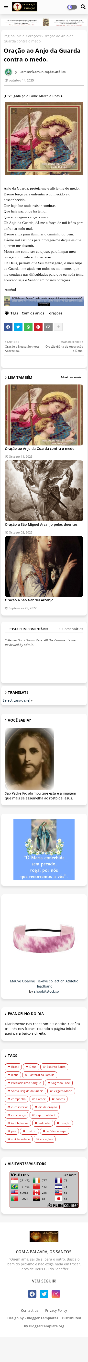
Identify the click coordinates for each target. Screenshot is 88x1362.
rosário (31, 1131)
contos (60, 1099)
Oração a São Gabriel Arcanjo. (30, 600)
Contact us (29, 1310)
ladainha (44, 1123)
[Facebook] (8, 327)
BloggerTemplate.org (46, 1326)
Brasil (15, 1067)
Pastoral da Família (42, 1075)
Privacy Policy (56, 1310)
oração (65, 1123)
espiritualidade (46, 1115)
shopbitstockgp (46, 991)
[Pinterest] (38, 327)
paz (13, 1131)
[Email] (48, 327)
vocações (46, 1139)
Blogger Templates (42, 1318)
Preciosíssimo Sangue (26, 1083)
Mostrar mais (71, 377)
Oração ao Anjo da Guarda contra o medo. (40, 448)
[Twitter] (18, 327)
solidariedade (20, 1139)
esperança (18, 1115)
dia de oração (47, 1107)
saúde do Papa (56, 1131)
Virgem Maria (63, 1091)
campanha (18, 1099)
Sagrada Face (60, 1083)
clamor (40, 1099)
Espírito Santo (56, 1067)
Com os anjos (33, 313)
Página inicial (14, 36)
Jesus (14, 1075)
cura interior (19, 1107)
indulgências (19, 1123)
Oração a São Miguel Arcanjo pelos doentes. (41, 524)
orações (34, 36)
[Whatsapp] (28, 327)
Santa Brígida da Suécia (27, 1091)
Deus (32, 1067)
